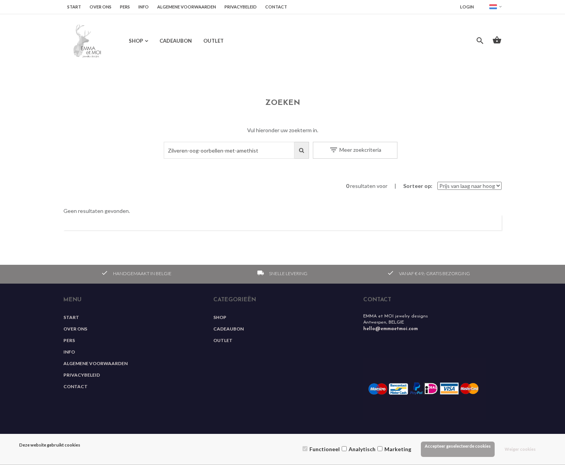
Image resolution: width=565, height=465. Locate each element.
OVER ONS (100, 6)
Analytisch (362, 449)
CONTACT (276, 6)
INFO (143, 6)
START (74, 6)
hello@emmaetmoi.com (390, 329)
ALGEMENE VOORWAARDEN (186, 6)
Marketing (397, 449)
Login (467, 6)
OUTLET (213, 41)
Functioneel (324, 449)
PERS (125, 6)
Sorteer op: (417, 186)
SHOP (136, 41)
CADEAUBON (176, 41)
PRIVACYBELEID (240, 6)
